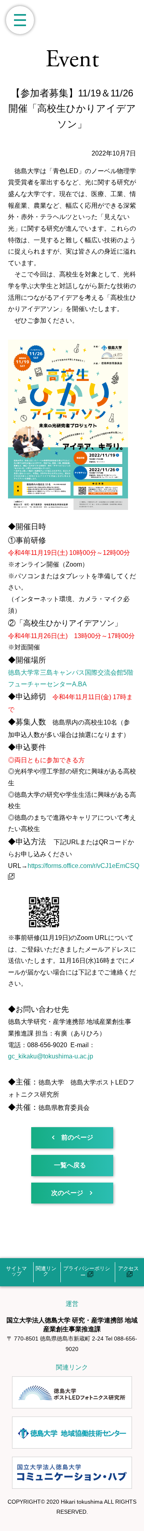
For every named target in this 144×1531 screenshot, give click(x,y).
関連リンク (46, 1271)
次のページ (67, 1192)
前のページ (77, 1137)
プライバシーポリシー (86, 1271)
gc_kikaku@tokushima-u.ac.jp (50, 1056)
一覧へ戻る (70, 1165)
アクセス (128, 1268)
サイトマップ (16, 1271)
